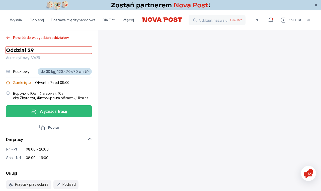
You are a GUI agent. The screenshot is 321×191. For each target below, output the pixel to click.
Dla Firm (109, 20)
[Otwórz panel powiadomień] (270, 20)
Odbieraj (37, 20)
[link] (160, 5)
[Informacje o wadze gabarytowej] (87, 72)
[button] (49, 127)
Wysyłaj (16, 20)
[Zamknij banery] (316, 5)
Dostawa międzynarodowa (73, 20)
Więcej (128, 20)
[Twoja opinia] (308, 173)
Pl (257, 20)
